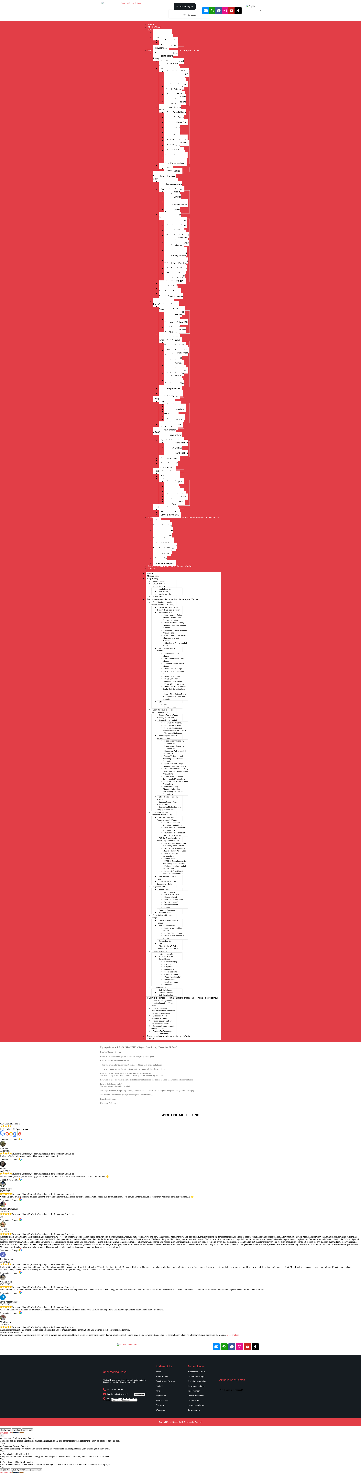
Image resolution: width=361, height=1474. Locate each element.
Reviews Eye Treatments (160, 559)
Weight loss (168, 967)
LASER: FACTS (159, 584)
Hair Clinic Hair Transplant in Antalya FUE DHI (176, 322)
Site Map (160, 1405)
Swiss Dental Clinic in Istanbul (170, 108)
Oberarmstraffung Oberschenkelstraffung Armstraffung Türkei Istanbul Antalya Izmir (174, 277)
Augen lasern (164, 889)
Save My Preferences (20, 1470)
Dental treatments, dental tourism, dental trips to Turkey (165, 56)
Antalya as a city (165, 594)
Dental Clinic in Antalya (172, 128)
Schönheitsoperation (197, 1381)
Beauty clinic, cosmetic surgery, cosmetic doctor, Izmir (176, 204)
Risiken (167, 907)
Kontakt (159, 1386)
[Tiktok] (238, 10)
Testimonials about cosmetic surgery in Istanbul (162, 553)
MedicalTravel (162, 1376)
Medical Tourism (159, 581)
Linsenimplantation (171, 897)
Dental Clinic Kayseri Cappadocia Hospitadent (175, 141)
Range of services (169, 458)
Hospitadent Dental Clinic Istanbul (174, 118)
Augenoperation (159, 887)
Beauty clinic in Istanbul (172, 192)
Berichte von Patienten (166, 1381)
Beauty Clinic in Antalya (172, 198)
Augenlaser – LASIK (196, 1372)
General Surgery (165, 959)
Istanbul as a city (159, 586)
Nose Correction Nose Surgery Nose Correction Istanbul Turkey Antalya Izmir (175, 254)
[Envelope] (205, 10)
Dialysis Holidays (159, 987)
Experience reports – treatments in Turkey (163, 541)
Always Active (27, 1438)
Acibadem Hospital (166, 957)
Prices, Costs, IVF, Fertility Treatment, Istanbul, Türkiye (168, 465)
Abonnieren (139, 1394)
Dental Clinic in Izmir (172, 676)
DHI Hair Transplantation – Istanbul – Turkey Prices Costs (176, 352)
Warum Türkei (162, 1400)
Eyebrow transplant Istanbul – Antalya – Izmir (174, 375)
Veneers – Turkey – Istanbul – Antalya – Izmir (174, 89)
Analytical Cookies (11, 1454)
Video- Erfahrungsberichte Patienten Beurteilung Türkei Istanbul (162, 524)
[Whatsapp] (212, 10)
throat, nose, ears (171, 982)
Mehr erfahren (232, 1335)
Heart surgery (169, 980)
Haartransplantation (196, 1386)
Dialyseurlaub (194, 1410)
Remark (24, 1446)
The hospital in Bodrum (172, 210)
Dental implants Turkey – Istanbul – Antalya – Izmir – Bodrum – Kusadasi (176, 74)
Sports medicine (170, 972)
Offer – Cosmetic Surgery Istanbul (168, 284)
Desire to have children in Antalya (176, 443)
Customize (5, 1430)
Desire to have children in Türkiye (164, 430)
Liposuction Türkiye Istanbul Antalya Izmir (174, 231)
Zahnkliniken (193, 1400)
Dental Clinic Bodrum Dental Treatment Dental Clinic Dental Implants (175, 160)
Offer (163, 165)
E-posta (107, 1400)
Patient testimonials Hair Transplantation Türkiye (165, 546)
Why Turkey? (153, 578)
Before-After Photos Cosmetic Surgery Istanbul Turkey (171, 296)
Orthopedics (169, 969)
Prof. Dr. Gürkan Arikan (173, 449)
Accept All (27, 1430)
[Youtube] (231, 10)
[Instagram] (225, 10)
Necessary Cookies (11, 1438)
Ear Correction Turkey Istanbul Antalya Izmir (175, 269)
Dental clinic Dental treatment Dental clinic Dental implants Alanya (174, 153)
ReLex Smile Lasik (171, 895)
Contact (151, 568)
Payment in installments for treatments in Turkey (170, 566)
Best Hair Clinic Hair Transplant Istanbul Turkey (165, 302)
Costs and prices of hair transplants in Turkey (171, 394)
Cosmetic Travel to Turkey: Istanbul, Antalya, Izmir (164, 176)
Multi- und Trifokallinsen (170, 412)
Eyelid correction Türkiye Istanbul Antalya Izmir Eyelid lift (176, 245)
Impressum (161, 1395)
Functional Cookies (11, 1446)
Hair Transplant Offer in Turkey (170, 389)
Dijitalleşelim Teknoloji (193, 1422)
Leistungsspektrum (196, 1405)
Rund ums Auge (165, 913)
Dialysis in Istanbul (166, 993)
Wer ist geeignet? (171, 902)
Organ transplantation (172, 977)
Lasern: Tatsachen (196, 1395)
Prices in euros (173, 171)
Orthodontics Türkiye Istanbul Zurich (175, 103)
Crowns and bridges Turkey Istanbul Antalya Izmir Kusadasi (175, 96)
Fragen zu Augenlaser (167, 910)
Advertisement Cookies (13, 1462)
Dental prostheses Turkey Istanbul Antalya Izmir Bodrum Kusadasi (175, 81)
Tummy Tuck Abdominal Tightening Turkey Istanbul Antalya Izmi (176, 237)
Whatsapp (160, 1410)
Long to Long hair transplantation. (173, 359)
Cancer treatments (171, 974)
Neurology (168, 985)
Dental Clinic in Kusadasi (172, 146)
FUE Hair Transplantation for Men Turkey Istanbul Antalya (169, 337)
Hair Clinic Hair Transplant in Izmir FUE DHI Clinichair (175, 329)
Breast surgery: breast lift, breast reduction (170, 215)
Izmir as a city (164, 592)
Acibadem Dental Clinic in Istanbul (176, 123)
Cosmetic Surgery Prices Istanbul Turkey (169, 289)
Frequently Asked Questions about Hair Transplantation (174, 383)
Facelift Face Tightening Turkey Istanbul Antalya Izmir (176, 263)
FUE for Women (170, 859)
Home (158, 1372)
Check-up (168, 964)
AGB (158, 1391)
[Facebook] (218, 10)
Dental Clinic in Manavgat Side (172, 133)
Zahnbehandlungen (196, 1376)
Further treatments (160, 951)
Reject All (16, 1430)
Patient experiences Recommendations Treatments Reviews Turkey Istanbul (183, 517)
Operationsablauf (171, 905)
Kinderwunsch (194, 1391)
